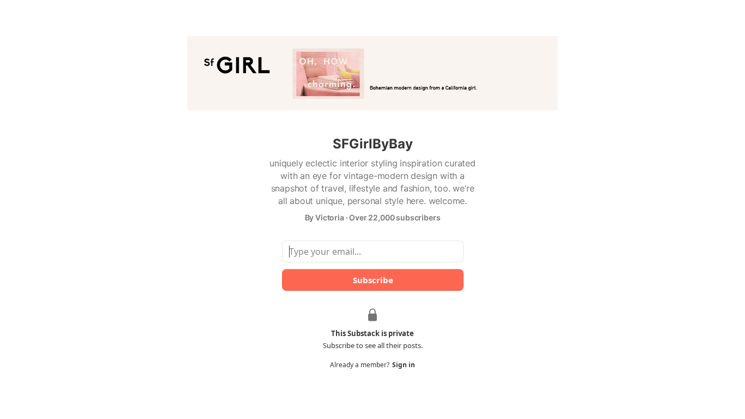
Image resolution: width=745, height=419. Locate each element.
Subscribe (372, 279)
